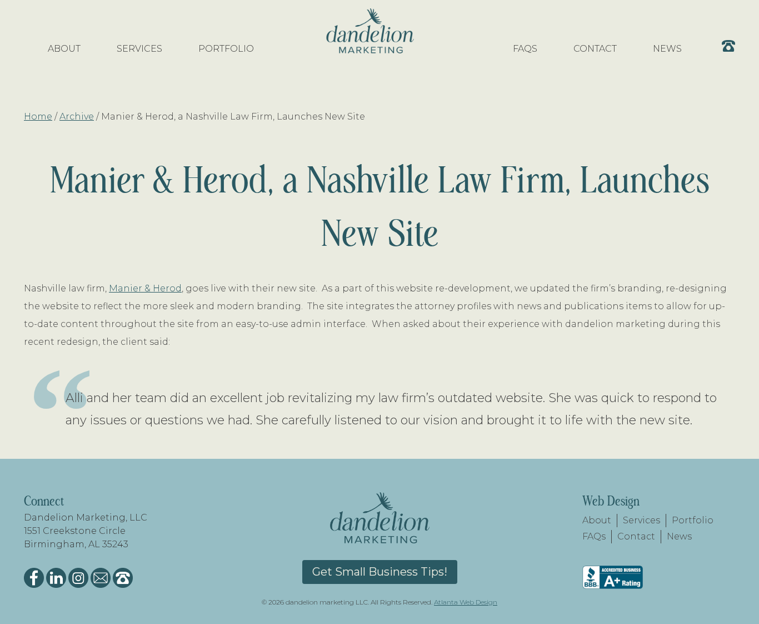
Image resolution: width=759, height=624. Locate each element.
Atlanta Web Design (465, 602)
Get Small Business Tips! (379, 571)
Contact (636, 536)
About (596, 520)
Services (641, 520)
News (679, 536)
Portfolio (692, 520)
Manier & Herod (145, 288)
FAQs (594, 536)
